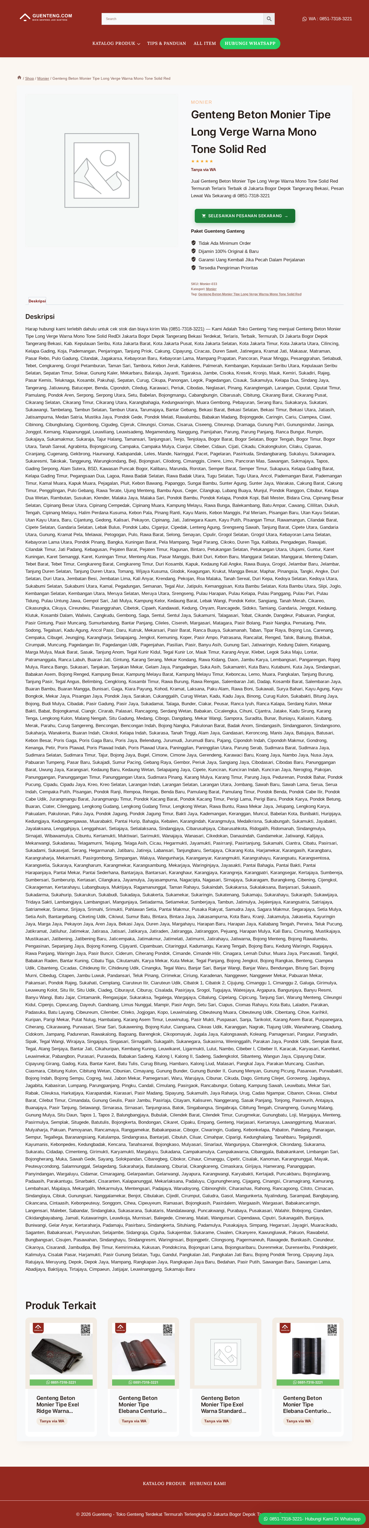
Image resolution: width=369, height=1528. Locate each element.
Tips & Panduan (166, 43)
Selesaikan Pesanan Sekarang (245, 215)
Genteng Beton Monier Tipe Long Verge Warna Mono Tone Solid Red (249, 294)
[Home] (19, 78)
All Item (205, 43)
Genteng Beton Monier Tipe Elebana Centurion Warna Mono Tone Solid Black (306, 1411)
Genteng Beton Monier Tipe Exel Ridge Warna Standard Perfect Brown (58, 1411)
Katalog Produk (164, 1483)
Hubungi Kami (208, 1483)
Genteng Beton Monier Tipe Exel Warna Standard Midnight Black (222, 1408)
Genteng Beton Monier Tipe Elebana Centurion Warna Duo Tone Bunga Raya (142, 1411)
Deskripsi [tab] (37, 301)
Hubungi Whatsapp (250, 43)
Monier (201, 102)
